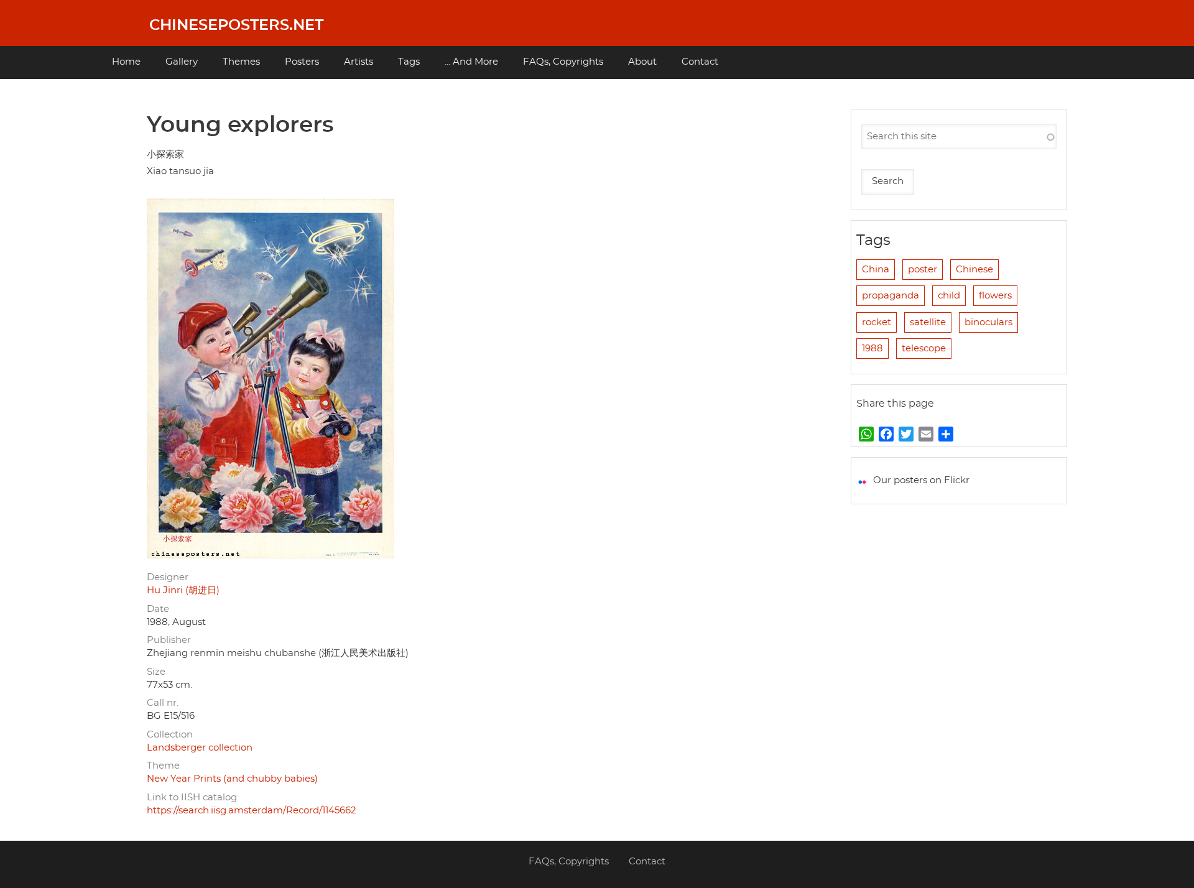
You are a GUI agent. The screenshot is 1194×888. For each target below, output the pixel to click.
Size (156, 672)
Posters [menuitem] (302, 62)
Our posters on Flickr (921, 480)
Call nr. (162, 703)
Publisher (169, 640)
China (875, 269)
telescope (924, 348)
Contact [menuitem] (700, 62)
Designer (167, 577)
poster (922, 269)
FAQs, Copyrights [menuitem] (563, 62)
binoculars (988, 322)
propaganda (890, 295)
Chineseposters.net (236, 25)
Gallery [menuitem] (181, 62)
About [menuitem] (642, 62)
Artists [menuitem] (358, 62)
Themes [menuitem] (241, 62)
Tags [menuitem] (409, 62)
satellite (928, 322)
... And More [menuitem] (471, 62)
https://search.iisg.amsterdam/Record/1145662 (251, 810)
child (949, 295)
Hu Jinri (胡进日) (183, 590)
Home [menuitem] (126, 62)
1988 (872, 348)
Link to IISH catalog (192, 797)
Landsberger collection (199, 747)
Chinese (974, 269)
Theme (163, 765)
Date (158, 609)
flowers (995, 295)
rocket (876, 322)
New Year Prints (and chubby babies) (232, 779)
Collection (170, 734)
